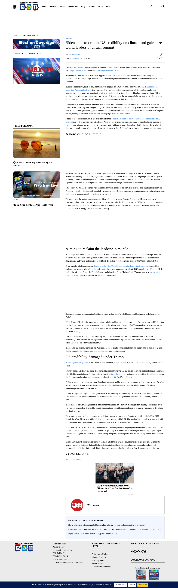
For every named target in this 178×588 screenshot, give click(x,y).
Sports (62, 6)
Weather (53, 6)
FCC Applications (60, 559)
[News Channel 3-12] (29, 6)
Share (100, 6)
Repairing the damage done (77, 363)
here (115, 534)
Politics (86, 454)
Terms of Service (59, 544)
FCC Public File (59, 553)
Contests (91, 6)
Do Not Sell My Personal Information (68, 562)
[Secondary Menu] (16, 6)
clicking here (155, 529)
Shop (83, 6)
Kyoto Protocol (116, 374)
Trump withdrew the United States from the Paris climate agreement (122, 266)
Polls (108, 6)
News (44, 6)
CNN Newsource (74, 55)
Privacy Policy (59, 547)
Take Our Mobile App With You (33, 204)
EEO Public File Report (62, 556)
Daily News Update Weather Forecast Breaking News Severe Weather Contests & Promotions (101, 560)
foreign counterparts (76, 70)
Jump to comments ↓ (74, 459)
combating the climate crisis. (106, 70)
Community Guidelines (62, 550)
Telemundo (73, 6)
